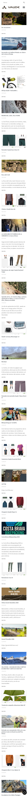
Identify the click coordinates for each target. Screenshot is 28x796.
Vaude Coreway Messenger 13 (10, 337)
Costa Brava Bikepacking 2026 (11, 537)
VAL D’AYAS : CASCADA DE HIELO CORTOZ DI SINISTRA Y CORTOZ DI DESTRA (14, 668)
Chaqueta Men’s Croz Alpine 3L (11, 770)
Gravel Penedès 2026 (8, 639)
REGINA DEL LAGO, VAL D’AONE (11, 115)
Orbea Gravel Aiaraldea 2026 (10, 603)
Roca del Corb (6, 175)
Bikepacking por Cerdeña (9, 423)
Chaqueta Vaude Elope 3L (9, 512)
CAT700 (4, 484)
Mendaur (4, 362)
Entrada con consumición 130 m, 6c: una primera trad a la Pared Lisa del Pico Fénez (13, 731)
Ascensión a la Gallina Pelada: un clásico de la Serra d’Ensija (14, 53)
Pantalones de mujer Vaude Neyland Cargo (12, 271)
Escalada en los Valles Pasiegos (11, 795)
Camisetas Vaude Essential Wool (11, 459)
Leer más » (4, 33)
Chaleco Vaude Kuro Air (8, 209)
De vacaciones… (7, 27)
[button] (24, 7)
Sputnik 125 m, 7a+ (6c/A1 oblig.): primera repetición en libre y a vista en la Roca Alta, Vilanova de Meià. (14, 298)
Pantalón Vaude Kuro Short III (10, 150)
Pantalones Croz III (7, 578)
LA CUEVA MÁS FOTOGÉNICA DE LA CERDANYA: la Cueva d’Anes (12, 235)
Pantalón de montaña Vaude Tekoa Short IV (14, 397)
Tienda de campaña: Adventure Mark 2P (13, 705)
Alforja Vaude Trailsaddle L (10, 90)
